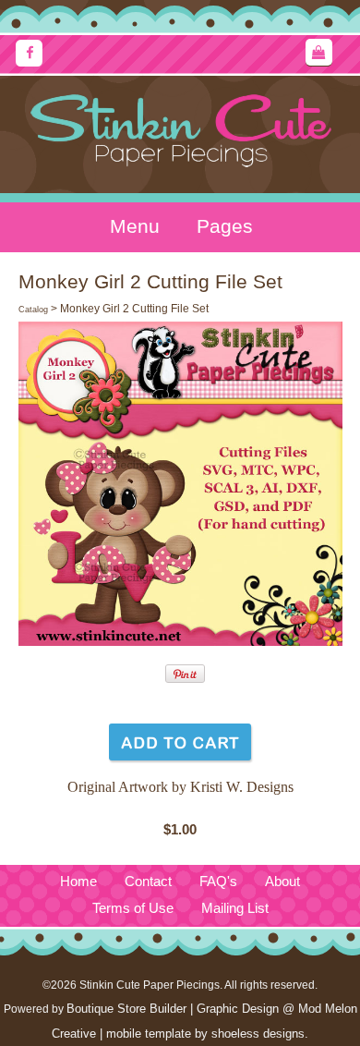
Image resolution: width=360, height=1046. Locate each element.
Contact (148, 881)
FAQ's (218, 881)
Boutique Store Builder (126, 1009)
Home (78, 881)
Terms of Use (133, 908)
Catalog (33, 309)
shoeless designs (258, 1033)
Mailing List (235, 908)
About (282, 881)
